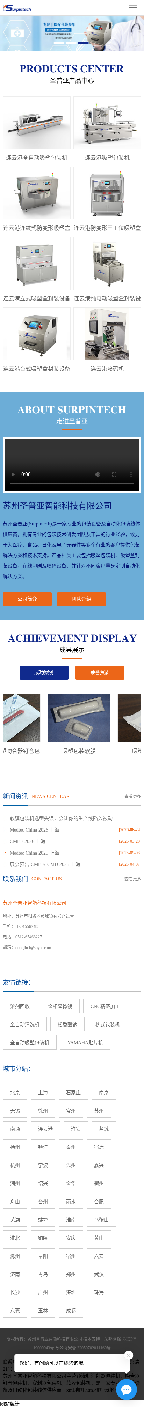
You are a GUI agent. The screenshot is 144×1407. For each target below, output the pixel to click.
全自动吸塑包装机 (29, 1042)
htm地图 (94, 1390)
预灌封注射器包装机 (98, 1376)
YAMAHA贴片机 (85, 1042)
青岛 (43, 1274)
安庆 (71, 1238)
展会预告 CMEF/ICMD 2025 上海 (45, 864)
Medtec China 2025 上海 (34, 853)
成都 (71, 1310)
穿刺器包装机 (47, 1383)
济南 (15, 1274)
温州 (71, 1165)
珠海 (99, 1292)
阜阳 (43, 1256)
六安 (99, 1256)
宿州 (71, 1256)
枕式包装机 (107, 1024)
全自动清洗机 (24, 1024)
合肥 (99, 1201)
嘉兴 (99, 1165)
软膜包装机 (78, 1383)
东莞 (15, 1310)
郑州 (71, 1274)
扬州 (15, 1147)
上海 (43, 1092)
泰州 (71, 1147)
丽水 (71, 1201)
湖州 (15, 1183)
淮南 (71, 1220)
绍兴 (43, 1183)
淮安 (76, 1129)
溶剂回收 (20, 1006)
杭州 (15, 1165)
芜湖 (15, 1220)
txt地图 (111, 1390)
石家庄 (73, 1092)
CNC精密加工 (105, 1006)
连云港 (45, 1129)
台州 (43, 1201)
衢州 (99, 1183)
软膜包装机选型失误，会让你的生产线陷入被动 (61, 818)
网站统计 (10, 1404)
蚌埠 (43, 1220)
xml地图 (75, 1390)
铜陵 (43, 1238)
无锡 (15, 1111)
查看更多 (132, 796)
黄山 (99, 1238)
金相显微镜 (60, 1006)
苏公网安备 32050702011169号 (83, 1348)
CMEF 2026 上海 (27, 841)
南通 (15, 1129)
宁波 (43, 1165)
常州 (71, 1111)
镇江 (43, 1147)
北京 (15, 1092)
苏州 (99, 1111)
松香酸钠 (67, 1024)
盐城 (104, 1129)
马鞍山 (101, 1220)
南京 (104, 1092)
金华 (71, 1183)
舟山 (15, 1201)
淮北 (15, 1238)
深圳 (71, 1292)
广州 (43, 1292)
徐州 (43, 1111)
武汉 (99, 1274)
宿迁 (99, 1147)
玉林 (43, 1310)
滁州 (15, 1256)
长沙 (15, 1292)
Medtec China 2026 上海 (34, 830)
